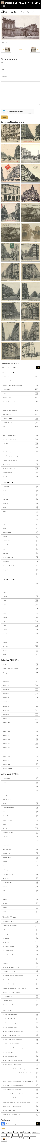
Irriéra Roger (20, 561)
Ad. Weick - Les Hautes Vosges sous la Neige (20, 1031)
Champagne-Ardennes (20, 807)
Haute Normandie (20, 820)
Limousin (20, 836)
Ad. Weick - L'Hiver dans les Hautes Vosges (20, 1039)
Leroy (20, 549)
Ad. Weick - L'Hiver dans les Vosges (20, 1043)
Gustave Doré (20, 503)
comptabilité (35, 1132)
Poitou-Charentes (20, 857)
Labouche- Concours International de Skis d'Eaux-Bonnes (20, 1102)
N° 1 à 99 (20, 677)
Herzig (20, 511)
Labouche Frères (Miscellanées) (20, 410)
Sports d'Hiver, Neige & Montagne (20, 456)
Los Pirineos (20, 959)
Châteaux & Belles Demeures (20, 439)
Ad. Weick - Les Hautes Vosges (20, 1027)
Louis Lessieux (20, 520)
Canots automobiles (20, 882)
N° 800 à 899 (20, 710)
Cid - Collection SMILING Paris (20, 574)
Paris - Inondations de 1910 (20, 435)
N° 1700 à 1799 (20, 747)
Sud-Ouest (20, 963)
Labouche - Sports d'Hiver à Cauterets (20, 1106)
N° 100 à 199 (20, 681)
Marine (20, 895)
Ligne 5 (20, 604)
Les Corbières (20, 938)
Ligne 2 (20, 588)
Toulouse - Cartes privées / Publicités (20, 992)
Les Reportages (20, 464)
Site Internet (4, 76)
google (3, 1132)
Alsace (20, 782)
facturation (14, 1137)
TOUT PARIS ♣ (20, 389)
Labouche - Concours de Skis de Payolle (20, 1089)
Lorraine (20, 841)
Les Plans (20, 650)
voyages (32, 1135)
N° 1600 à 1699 (20, 743)
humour (15, 1135)
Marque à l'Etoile (20, 397)
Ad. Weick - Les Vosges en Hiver (20, 1056)
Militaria (20, 406)
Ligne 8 (20, 621)
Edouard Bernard (20, 540)
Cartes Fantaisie (20, 477)
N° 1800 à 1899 (20, 752)
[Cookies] (4, 1139)
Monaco (20, 907)
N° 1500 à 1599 (20, 739)
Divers (20, 654)
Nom (2, 62)
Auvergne (20, 791)
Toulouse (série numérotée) (20, 980)
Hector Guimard (20, 381)
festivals (9, 1135)
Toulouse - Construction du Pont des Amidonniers (20, 988)
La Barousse (20, 929)
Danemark (20, 903)
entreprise (32, 1137)
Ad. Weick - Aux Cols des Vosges (20, 1018)
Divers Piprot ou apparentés (20, 402)
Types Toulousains (20, 996)
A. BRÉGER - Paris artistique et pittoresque (20, 385)
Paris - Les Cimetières (20, 431)
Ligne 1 (20, 584)
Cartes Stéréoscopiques (20, 452)
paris (20, 1135)
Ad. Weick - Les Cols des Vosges (20, 1023)
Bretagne (20, 803)
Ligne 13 (20, 642)
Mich (20, 524)
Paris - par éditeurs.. (20, 426)
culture (3, 1135)
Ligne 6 (20, 609)
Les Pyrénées (20, 942)
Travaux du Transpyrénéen (20, 971)
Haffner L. (20, 507)
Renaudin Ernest (20, 532)
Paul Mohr (20, 553)
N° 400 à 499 (20, 693)
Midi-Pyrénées (20, 845)
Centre (20, 824)
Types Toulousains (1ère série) (20, 1004)
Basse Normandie (20, 799)
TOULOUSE (20, 443)
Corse (20, 811)
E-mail (2, 69)
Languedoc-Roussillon (20, 832)
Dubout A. (20, 499)
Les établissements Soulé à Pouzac (20, 967)
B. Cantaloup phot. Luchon (20, 1110)
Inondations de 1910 (20, 874)
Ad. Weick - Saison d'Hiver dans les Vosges (20, 1060)
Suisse (20, 911)
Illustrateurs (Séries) (20, 418)
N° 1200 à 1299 (20, 727)
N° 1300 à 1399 (20, 731)
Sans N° (20, 664)
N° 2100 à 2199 (20, 764)
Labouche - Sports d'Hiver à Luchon (20, 1098)
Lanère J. (20, 515)
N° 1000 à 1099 (20, 718)
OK (38, 367)
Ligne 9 (20, 625)
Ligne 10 (20, 629)
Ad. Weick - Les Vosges (20, 1052)
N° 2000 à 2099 (20, 760)
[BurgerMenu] (3, 6)
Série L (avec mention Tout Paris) (20, 668)
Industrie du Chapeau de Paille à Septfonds (20, 975)
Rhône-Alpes (20, 870)
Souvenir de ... (20, 878)
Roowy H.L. (20, 570)
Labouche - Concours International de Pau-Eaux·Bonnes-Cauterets (20, 1073)
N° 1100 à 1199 (20, 722)
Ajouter (4, 117)
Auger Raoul (20, 486)
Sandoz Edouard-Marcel (20, 557)
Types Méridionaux (20, 1000)
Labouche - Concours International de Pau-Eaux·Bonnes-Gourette (20, 1081)
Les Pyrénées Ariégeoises (20, 946)
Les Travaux (20, 646)
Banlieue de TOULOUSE (20, 921)
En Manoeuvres (20, 891)
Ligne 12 (20, 638)
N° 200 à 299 (20, 685)
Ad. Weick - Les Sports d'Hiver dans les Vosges (20, 1048)
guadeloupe (27, 1132)
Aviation (20, 886)
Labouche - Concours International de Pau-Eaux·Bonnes (20, 1077)
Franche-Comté (20, 816)
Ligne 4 (20, 600)
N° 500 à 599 (20, 697)
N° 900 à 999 (20, 714)
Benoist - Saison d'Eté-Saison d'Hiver (20, 1114)
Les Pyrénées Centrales (20, 950)
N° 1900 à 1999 (20, 756)
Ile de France (20, 828)
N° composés (20, 673)
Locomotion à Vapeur (20, 472)
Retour (20, 49)
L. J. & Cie (20, 393)
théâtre (21, 1137)
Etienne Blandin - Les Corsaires (20, 565)
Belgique (20, 899)
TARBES (20, 447)
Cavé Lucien (20, 490)
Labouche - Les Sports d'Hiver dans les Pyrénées (20, 1093)
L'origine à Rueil (20, 778)
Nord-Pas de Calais (20, 849)
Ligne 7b (20, 617)
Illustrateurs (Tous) (20, 422)
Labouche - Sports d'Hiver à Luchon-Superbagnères (20, 1068)
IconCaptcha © (30, 113)
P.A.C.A (20, 866)
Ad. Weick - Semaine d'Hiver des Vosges (20, 1064)
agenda (26, 1137)
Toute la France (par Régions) (20, 460)
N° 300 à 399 (20, 689)
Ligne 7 (20, 613)
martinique (10, 1132)
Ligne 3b (20, 596)
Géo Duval (20, 545)
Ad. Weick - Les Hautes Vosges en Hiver (20, 1035)
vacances (26, 1135)
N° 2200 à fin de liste (20, 768)
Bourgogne (20, 795)
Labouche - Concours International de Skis (20, 1085)
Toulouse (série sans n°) (20, 984)
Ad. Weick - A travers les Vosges (20, 1014)
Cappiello (20, 536)
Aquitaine (20, 786)
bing (21, 1132)
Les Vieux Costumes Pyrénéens (20, 955)
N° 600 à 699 (20, 702)
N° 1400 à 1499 (20, 735)
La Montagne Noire (20, 934)
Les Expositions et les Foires (20, 468)
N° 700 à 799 (20, 706)
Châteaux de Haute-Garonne (20, 925)
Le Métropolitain (20, 377)
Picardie (20, 861)
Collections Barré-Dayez (20, 414)
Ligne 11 (20, 634)
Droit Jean (20, 495)
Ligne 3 (20, 592)
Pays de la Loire (20, 853)
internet (17, 1132)
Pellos (20, 528)
